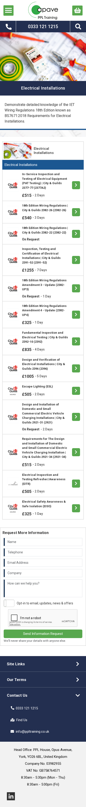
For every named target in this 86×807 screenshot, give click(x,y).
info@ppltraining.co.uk (32, 731)
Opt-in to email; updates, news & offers (45, 603)
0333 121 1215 (27, 708)
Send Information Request (43, 634)
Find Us (21, 720)
